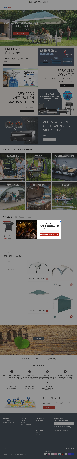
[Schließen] (59, 222)
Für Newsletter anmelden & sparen (49, 234)
